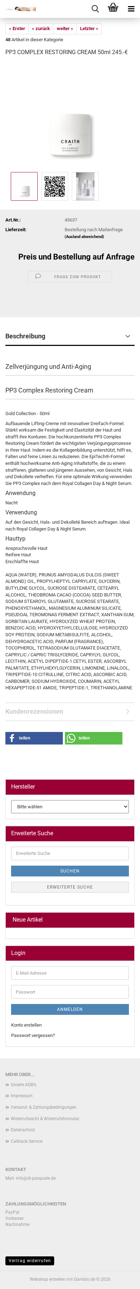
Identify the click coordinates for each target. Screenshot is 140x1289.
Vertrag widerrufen (30, 1260)
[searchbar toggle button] (95, 9)
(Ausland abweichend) (84, 236)
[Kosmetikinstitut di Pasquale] (18, 9)
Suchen (70, 871)
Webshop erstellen (47, 1279)
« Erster (17, 28)
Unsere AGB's (23, 1084)
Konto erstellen (26, 1025)
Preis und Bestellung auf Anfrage (76, 256)
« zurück (41, 28)
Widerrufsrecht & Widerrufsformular (45, 1118)
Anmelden (70, 1009)
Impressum (22, 1095)
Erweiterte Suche (70, 887)
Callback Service (26, 1141)
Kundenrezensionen (34, 711)
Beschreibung (25, 336)
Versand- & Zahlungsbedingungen (43, 1107)
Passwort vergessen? (33, 1035)
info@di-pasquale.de (36, 1178)
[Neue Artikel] (126, 920)
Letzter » (89, 28)
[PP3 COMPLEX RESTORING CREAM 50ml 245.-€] (70, 116)
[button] (34, 738)
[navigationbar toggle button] (131, 9)
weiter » (65, 28)
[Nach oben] (120, 1278)
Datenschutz (23, 1129)
